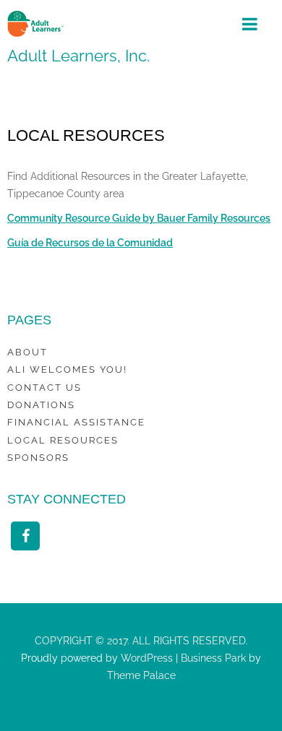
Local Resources (63, 440)
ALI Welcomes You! (67, 369)
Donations (41, 404)
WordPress (145, 658)
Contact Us (44, 387)
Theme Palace (141, 675)
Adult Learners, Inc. (78, 55)
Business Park (213, 658)
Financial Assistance (76, 422)
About (27, 352)
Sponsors (38, 457)
